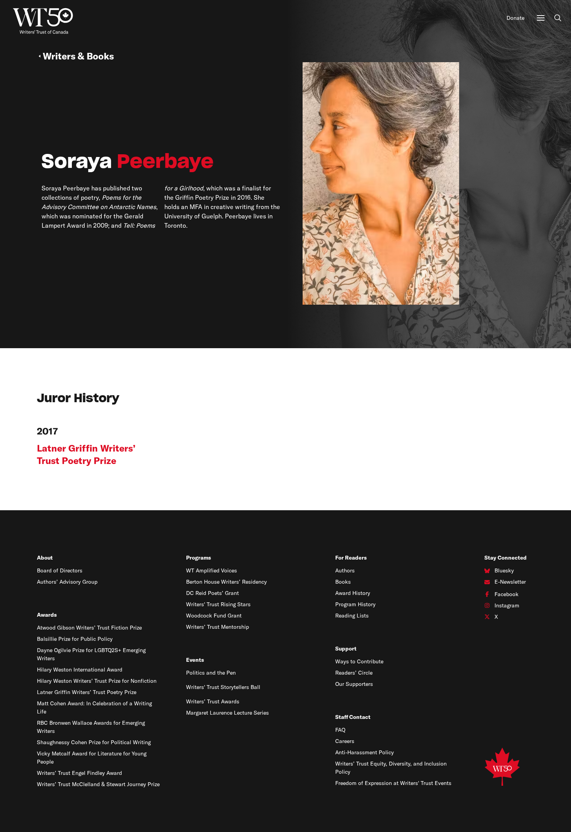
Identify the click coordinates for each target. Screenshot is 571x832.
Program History (355, 604)
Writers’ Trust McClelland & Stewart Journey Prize (98, 784)
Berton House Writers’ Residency (226, 581)
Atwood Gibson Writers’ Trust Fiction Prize (89, 627)
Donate (515, 17)
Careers (344, 741)
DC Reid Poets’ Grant (212, 593)
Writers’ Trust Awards (212, 701)
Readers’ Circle (354, 672)
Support (346, 648)
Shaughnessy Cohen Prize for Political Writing (94, 742)
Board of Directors (59, 570)
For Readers (351, 557)
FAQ (340, 729)
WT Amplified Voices (211, 570)
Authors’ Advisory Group (67, 581)
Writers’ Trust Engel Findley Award (79, 772)
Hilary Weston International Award (79, 669)
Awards (47, 614)
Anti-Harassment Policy (364, 752)
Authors (345, 570)
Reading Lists (352, 615)
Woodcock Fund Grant (214, 615)
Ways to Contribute (359, 661)
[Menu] (541, 18)
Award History (352, 593)
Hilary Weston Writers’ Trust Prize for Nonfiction (97, 680)
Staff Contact (353, 716)
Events (195, 659)
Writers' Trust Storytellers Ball (223, 687)
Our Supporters (354, 683)
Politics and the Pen (211, 672)
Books (343, 581)
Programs (198, 557)
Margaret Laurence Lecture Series (227, 712)
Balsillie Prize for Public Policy (75, 638)
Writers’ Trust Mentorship (217, 626)
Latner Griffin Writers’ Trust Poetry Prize (86, 692)
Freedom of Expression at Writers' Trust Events (393, 783)
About (45, 557)
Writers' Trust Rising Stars (218, 604)
